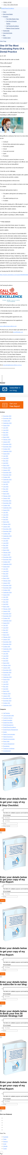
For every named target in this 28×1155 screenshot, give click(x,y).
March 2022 (6, 493)
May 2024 (5, 432)
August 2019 (6, 566)
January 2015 (6, 696)
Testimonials (6, 30)
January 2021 (6, 526)
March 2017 (6, 634)
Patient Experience (8, 736)
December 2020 (7, 529)
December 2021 (7, 500)
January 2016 (6, 667)
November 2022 (7, 474)
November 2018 (7, 587)
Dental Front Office (8, 722)
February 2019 (6, 580)
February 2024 (6, 439)
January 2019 (6, 583)
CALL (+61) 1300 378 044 (11, 4)
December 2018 (7, 585)
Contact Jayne (6, 37)
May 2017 (5, 630)
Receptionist (6, 746)
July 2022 (5, 484)
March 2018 (6, 606)
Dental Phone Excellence (9, 727)
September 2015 (7, 677)
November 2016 (7, 644)
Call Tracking (6, 713)
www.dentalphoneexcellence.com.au (12, 365)
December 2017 (7, 613)
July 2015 (5, 681)
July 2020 (5, 540)
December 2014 (7, 698)
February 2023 (6, 467)
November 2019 (7, 559)
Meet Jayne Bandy (8, 14)
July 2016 (5, 653)
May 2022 (5, 489)
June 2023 (5, 458)
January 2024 (6, 442)
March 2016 (6, 663)
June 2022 (5, 486)
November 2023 (7, 446)
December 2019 (7, 557)
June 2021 (5, 514)
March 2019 (6, 578)
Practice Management (8, 743)
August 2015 (6, 679)
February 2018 (6, 609)
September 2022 (7, 479)
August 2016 (6, 651)
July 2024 (5, 427)
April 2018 (5, 604)
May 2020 (5, 545)
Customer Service (7, 718)
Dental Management (8, 725)
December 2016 (7, 642)
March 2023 (6, 465)
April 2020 (5, 547)
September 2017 (7, 620)
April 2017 (5, 632)
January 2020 (6, 554)
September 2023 (7, 451)
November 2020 (7, 531)
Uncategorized (6, 750)
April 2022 (5, 491)
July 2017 (5, 625)
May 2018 (5, 602)
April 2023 (5, 463)
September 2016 (7, 649)
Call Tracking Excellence (12, 26)
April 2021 (5, 519)
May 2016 (5, 658)
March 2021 (6, 522)
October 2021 (6, 505)
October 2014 (6, 703)
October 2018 (6, 590)
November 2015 (7, 672)
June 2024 (5, 430)
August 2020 (6, 538)
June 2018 (5, 599)
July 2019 (5, 569)
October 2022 (6, 477)
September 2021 (7, 507)
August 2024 (6, 425)
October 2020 (6, 533)
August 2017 (6, 623)
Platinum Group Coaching (12, 28)
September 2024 (7, 423)
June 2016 (5, 656)
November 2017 (7, 616)
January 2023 (6, 470)
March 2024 (6, 437)
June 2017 (5, 627)
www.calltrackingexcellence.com (8, 326)
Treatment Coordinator (8, 748)
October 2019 (6, 562)
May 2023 (5, 460)
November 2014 (7, 700)
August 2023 (6, 453)
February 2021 (6, 524)
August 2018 (6, 594)
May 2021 (5, 517)
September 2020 (7, 536)
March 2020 (6, 550)
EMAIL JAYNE (8, 2)
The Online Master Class (12, 19)
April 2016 (5, 660)
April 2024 (5, 434)
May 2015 (5, 686)
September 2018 (7, 592)
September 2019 (7, 564)
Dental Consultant (7, 720)
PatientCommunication (9, 739)
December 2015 (7, 670)
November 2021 (7, 503)
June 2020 (5, 543)
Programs (5, 16)
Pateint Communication (9, 734)
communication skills (8, 715)
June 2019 (5, 571)
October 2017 (6, 618)
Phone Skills (6, 741)
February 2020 (6, 552)
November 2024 (7, 418)
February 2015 (6, 693)
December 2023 (7, 444)
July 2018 (5, 597)
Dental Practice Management (10, 729)
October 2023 (6, 449)
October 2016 (6, 646)
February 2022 (6, 496)
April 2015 (5, 689)
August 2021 (6, 510)
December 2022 (7, 472)
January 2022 (6, 498)
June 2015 (5, 684)
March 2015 (6, 691)
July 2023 (5, 456)
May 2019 (5, 573)
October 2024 (6, 420)
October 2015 (6, 674)
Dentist (5, 732)
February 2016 (6, 665)
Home (4, 12)
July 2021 (5, 512)
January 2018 (6, 611)
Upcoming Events (7, 33)
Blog (4, 35)
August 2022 (6, 482)
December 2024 (7, 416)
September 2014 (7, 705)
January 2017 (6, 639)
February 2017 (6, 637)
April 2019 (5, 576)
